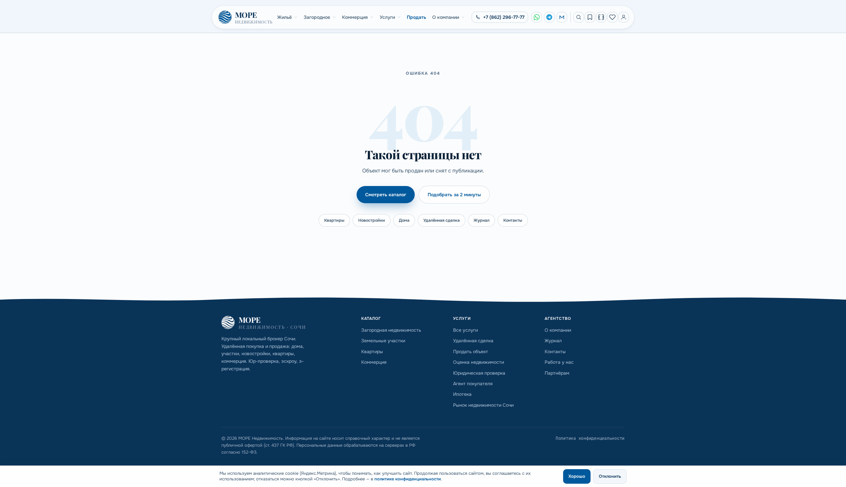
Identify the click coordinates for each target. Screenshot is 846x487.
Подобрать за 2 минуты (454, 195)
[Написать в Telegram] (549, 17)
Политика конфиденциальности (590, 438)
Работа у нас (559, 362)
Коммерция (355, 17)
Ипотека (462, 394)
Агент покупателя (472, 384)
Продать (416, 17)
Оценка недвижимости (478, 362)
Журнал (481, 220)
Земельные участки (383, 341)
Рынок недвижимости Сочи (483, 405)
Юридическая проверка (479, 373)
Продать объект (470, 352)
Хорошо (576, 476)
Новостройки (371, 220)
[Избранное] (612, 17)
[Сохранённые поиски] (590, 17)
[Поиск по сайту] (578, 17)
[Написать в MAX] (562, 17)
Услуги (387, 17)
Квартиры (334, 220)
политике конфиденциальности (407, 479)
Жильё (284, 17)
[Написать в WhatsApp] (536, 17)
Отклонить (610, 476)
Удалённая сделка (441, 220)
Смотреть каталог (385, 195)
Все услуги (465, 330)
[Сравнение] (601, 17)
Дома (404, 220)
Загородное (317, 17)
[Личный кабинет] (623, 17)
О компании (445, 17)
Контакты (512, 220)
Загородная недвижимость (391, 330)
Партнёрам (557, 373)
